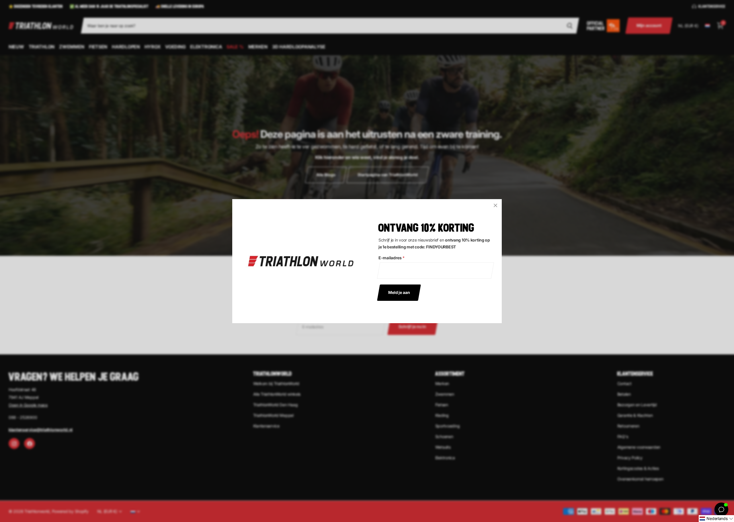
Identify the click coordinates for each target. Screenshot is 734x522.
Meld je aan (399, 292)
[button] (716, 518)
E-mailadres (391, 257)
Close (495, 205)
